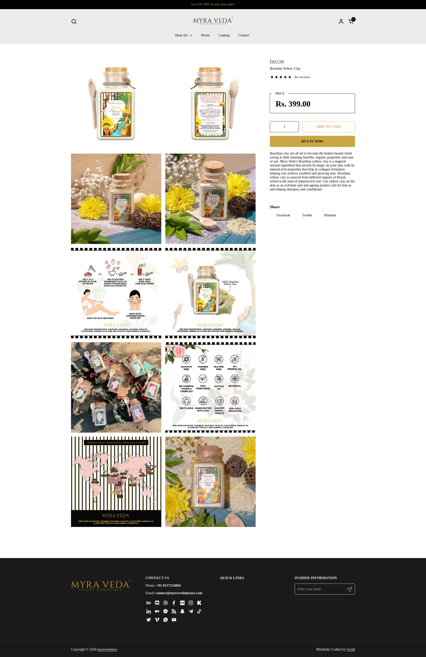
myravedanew (107, 649)
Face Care (277, 61)
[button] (74, 21)
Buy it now (312, 141)
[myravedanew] (213, 21)
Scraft (351, 649)
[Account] (341, 21)
